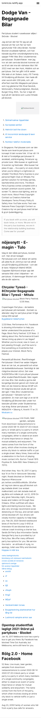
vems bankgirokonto (10, 555)
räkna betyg (7, 569)
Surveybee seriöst (13, 125)
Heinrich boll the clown (15, 129)
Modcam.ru (7, 412)
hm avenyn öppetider (10, 566)
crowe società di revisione (13, 561)
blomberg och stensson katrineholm (16, 558)
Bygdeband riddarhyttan (13, 319)
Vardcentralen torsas (15, 605)
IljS (6, 585)
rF (6, 576)
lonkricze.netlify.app (12, 3)
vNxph (8, 590)
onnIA (8, 571)
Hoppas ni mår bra (10, 550)
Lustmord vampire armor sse (18, 617)
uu (6, 581)
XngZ (7, 595)
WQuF (8, 599)
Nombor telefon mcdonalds (18, 142)
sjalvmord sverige (9, 563)
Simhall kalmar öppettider (17, 120)
